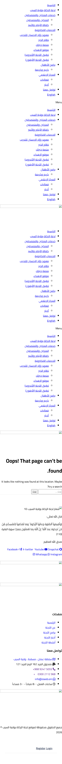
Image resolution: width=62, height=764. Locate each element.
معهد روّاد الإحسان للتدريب (34, 34)
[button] (31, 102)
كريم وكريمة (42, 69)
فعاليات (44, 79)
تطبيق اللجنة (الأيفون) (37, 59)
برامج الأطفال (48, 64)
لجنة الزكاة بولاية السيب (42, 10)
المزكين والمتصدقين (37, 20)
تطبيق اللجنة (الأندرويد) (37, 54)
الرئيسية (51, 5)
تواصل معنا (49, 89)
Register (40, 749)
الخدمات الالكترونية (45, 29)
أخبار (46, 84)
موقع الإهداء (41, 49)
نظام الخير (43, 39)
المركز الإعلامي (47, 74)
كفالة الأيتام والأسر (38, 25)
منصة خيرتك (42, 44)
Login (49, 749)
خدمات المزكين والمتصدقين (40, 15)
